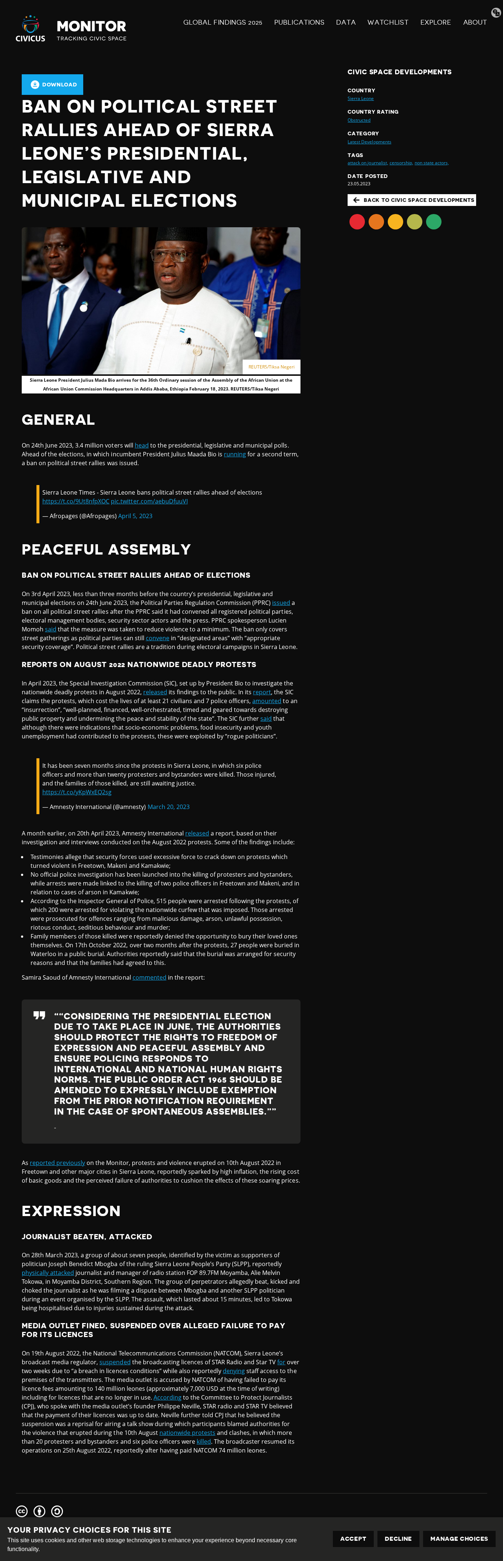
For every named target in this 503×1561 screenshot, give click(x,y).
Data (346, 22)
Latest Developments (369, 142)
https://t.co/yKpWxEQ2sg (77, 792)
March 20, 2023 (169, 807)
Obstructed (359, 120)
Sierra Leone (361, 98)
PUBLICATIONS (299, 22)
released (155, 692)
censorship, (401, 163)
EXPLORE (436, 22)
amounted (266, 701)
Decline (398, 1539)
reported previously (57, 1163)
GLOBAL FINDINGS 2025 (223, 22)
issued (281, 603)
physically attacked (48, 1273)
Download (59, 84)
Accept (353, 1539)
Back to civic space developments (419, 200)
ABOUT (475, 22)
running (235, 454)
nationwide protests (187, 1433)
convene (157, 638)
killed (204, 1441)
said (50, 629)
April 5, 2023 (135, 516)
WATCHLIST (387, 22)
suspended (114, 1362)
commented (149, 977)
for (281, 1362)
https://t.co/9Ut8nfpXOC (75, 501)
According (168, 1397)
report (262, 692)
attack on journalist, (368, 163)
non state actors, (432, 163)
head (142, 445)
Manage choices (459, 1539)
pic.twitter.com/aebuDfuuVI (149, 501)
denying (234, 1371)
